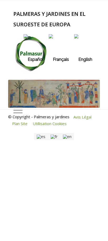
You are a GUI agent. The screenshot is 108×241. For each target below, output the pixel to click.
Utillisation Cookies (50, 123)
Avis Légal (82, 117)
